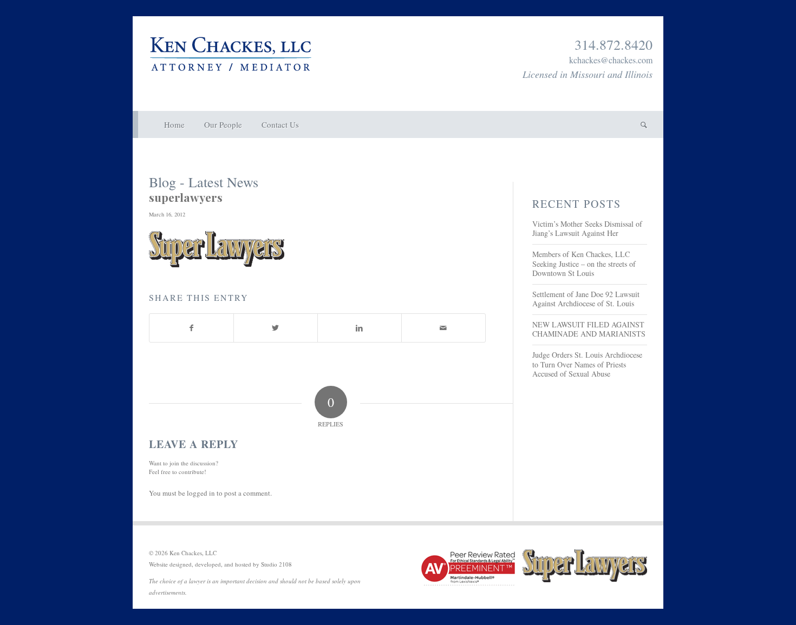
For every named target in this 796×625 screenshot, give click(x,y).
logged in (201, 493)
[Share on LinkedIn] (359, 328)
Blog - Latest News (203, 182)
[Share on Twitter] (275, 328)
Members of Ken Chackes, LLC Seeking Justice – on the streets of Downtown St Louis (584, 263)
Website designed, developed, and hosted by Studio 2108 (220, 564)
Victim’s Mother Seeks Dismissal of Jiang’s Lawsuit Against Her (587, 229)
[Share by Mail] (443, 328)
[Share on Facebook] (191, 328)
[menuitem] (174, 124)
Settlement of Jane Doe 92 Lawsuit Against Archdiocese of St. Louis (586, 299)
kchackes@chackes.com (611, 59)
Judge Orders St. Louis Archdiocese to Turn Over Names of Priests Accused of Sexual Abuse (587, 364)
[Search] (639, 124)
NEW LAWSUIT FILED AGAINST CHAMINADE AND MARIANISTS (588, 329)
